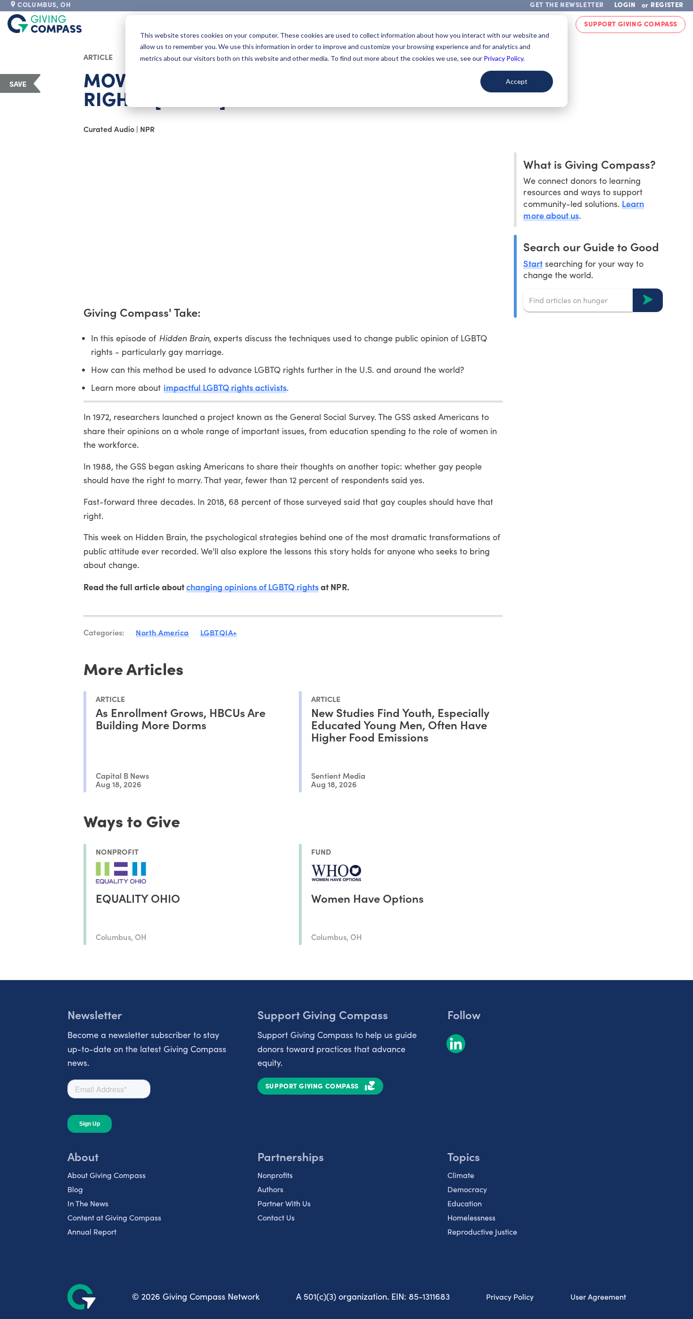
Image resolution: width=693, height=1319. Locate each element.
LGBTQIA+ (218, 632)
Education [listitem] (464, 1203)
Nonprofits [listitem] (275, 1175)
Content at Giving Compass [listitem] (114, 1217)
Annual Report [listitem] (91, 1232)
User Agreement (598, 1297)
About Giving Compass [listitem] (106, 1175)
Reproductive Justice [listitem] (482, 1232)
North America (162, 632)
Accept (517, 81)
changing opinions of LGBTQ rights (252, 587)
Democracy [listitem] (467, 1189)
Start (532, 263)
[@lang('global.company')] (45, 23)
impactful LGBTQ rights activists (225, 387)
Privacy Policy (510, 1297)
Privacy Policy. (504, 58)
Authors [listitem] (270, 1189)
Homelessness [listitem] (471, 1217)
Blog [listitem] (75, 1189)
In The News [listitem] (87, 1203)
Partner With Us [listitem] (284, 1203)
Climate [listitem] (460, 1175)
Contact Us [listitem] (276, 1217)
